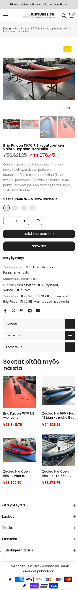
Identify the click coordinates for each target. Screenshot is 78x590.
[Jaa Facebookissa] (5, 311)
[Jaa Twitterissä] (13, 311)
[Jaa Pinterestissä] (22, 311)
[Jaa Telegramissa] (30, 311)
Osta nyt (39, 246)
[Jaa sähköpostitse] (38, 311)
